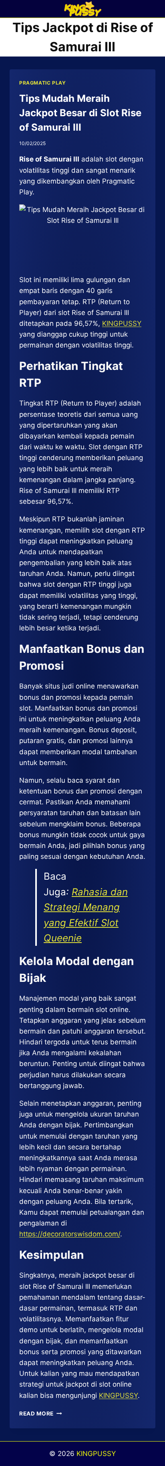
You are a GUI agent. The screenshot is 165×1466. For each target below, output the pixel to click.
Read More (40, 1413)
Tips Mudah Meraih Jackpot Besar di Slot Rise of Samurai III (80, 113)
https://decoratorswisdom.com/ (69, 1234)
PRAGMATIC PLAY (42, 83)
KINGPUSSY (96, 1454)
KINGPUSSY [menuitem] (121, 323)
